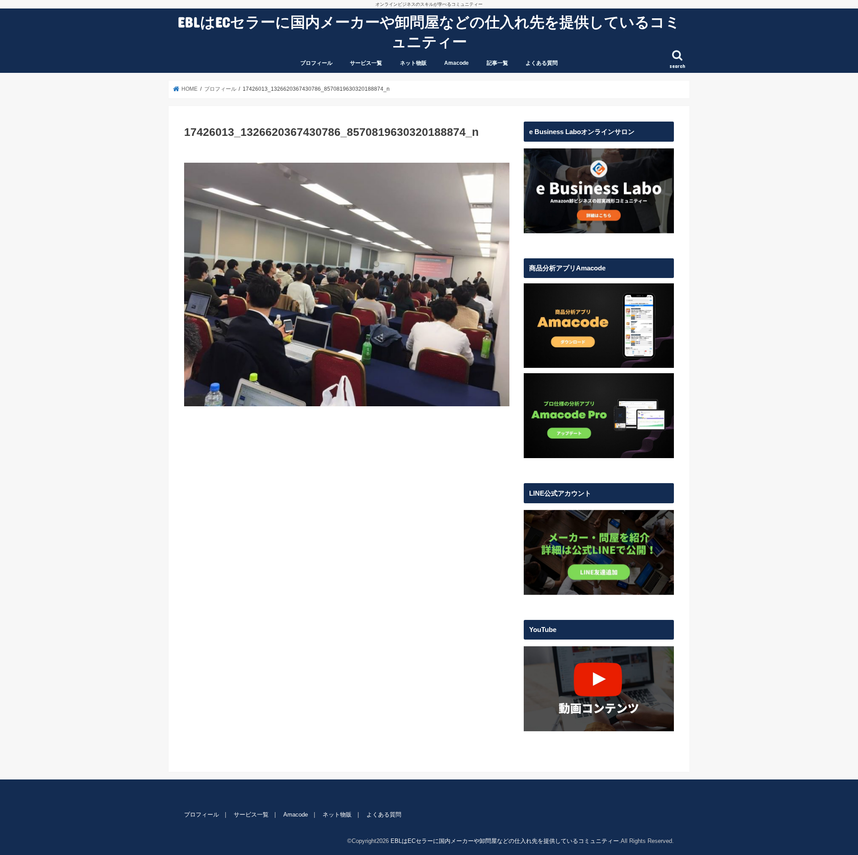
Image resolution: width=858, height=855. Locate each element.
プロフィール (316, 63)
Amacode (456, 63)
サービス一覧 (366, 63)
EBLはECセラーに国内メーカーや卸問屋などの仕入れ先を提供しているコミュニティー (429, 31)
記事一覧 (497, 63)
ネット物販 (413, 63)
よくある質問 (542, 63)
